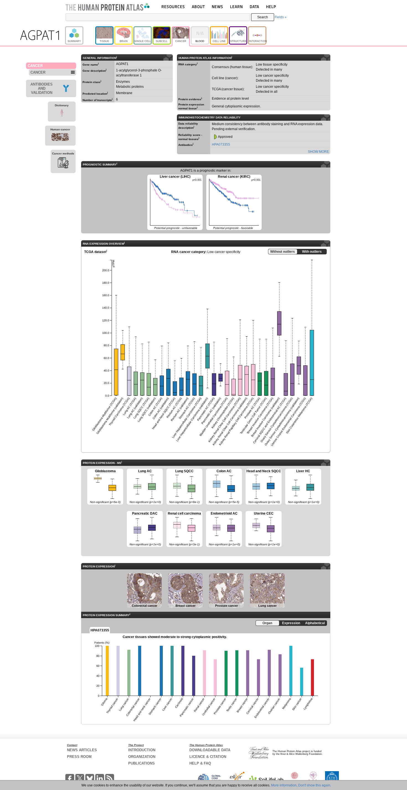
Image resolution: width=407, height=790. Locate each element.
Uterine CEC (263, 529)
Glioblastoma (103, 486)
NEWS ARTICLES (82, 750)
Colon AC (222, 486)
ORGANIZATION (141, 757)
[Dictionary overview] (62, 113)
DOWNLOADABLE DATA (209, 750)
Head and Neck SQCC (263, 486)
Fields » (281, 17)
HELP (271, 6)
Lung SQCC (183, 486)
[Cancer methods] (63, 163)
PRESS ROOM (79, 757)
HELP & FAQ (200, 763)
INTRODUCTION (141, 750)
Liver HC (302, 486)
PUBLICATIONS (141, 763)
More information (284, 785)
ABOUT (198, 6)
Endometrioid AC (223, 529)
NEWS (217, 6)
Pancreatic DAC (144, 529)
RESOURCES (173, 6)
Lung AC (144, 486)
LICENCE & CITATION (207, 757)
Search (262, 17)
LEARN (236, 6)
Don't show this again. (314, 785)
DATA (254, 6)
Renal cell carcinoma (183, 529)
